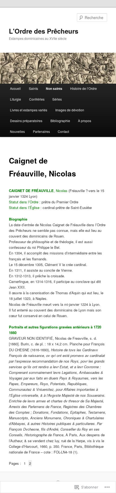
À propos (84, 120)
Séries (57, 99)
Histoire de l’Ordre (83, 88)
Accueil (15, 88)
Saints (33, 88)
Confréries (37, 99)
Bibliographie (60, 120)
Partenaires (41, 131)
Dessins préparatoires (26, 120)
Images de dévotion (69, 110)
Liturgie (15, 99)
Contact (63, 131)
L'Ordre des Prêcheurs (43, 31)
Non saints (54, 88)
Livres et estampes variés (28, 110)
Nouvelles (17, 131)
